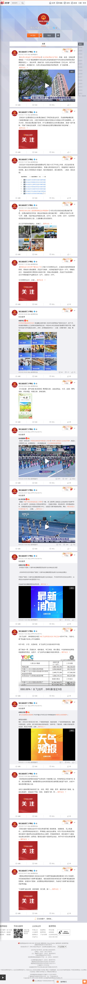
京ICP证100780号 (36, 950)
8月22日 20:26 (23, 479)
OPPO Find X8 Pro (36, 432)
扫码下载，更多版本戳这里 (27, 931)
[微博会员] (36, 52)
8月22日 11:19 (23, 762)
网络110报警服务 (51, 970)
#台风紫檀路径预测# (26, 715)
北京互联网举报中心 (19, 970)
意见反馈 (37, 943)
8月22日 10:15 (23, 826)
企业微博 (35, 932)
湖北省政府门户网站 (26, 52)
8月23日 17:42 (23, 115)
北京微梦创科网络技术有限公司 (52, 978)
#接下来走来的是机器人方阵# (33, 502)
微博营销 (43, 932)
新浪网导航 (65, 943)
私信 (49, 35)
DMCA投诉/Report (35, 947)
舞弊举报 (43, 943)
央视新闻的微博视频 (54, 443)
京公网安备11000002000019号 (44, 981)
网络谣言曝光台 (52, 972)
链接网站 (43, 930)
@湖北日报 (22, 565)
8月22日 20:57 (23, 493)
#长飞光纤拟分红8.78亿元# (50, 636)
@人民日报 (22, 499)
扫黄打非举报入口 (41, 972)
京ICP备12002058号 (49, 950)
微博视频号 (34, 54)
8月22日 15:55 (23, 559)
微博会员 (2, 932)
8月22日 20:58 (23, 432)
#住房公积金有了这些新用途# (30, 57)
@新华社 (21, 321)
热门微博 (2, 930)
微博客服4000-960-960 (27, 943)
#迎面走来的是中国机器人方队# (40, 441)
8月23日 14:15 (23, 208)
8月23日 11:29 (23, 264)
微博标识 (35, 934)
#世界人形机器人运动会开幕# (61, 441)
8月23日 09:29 (23, 372)
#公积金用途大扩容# (50, 57)
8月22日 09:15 (23, 873)
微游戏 (2, 934)
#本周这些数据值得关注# (26, 323)
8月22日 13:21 (23, 706)
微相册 (9, 932)
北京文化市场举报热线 (63, 970)
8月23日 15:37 (23, 162)
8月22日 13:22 (23, 634)
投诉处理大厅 (25, 947)
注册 (80, 3)
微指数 (9, 934)
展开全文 (23, 67)
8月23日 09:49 (23, 314)
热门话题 (9, 930)
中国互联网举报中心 (7, 970)
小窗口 (72, 72)
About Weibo (51, 943)
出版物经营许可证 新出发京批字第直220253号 (43, 967)
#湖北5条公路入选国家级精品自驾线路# (34, 210)
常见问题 (51, 930)
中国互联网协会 (76, 970)
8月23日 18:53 (23, 54)
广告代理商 (43, 934)
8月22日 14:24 (23, 620)
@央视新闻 (22, 438)
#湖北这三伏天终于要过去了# (30, 267)
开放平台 (35, 937)
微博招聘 (58, 943)
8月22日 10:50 (23, 776)
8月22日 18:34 (23, 545)
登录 (84, 3)
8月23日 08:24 (23, 386)
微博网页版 (34, 115)
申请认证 (35, 930)
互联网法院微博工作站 (49, 947)
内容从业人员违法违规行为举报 (35, 970)
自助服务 (51, 932)
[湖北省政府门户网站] (14, 55)
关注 (32, 35)
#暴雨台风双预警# (61, 715)
